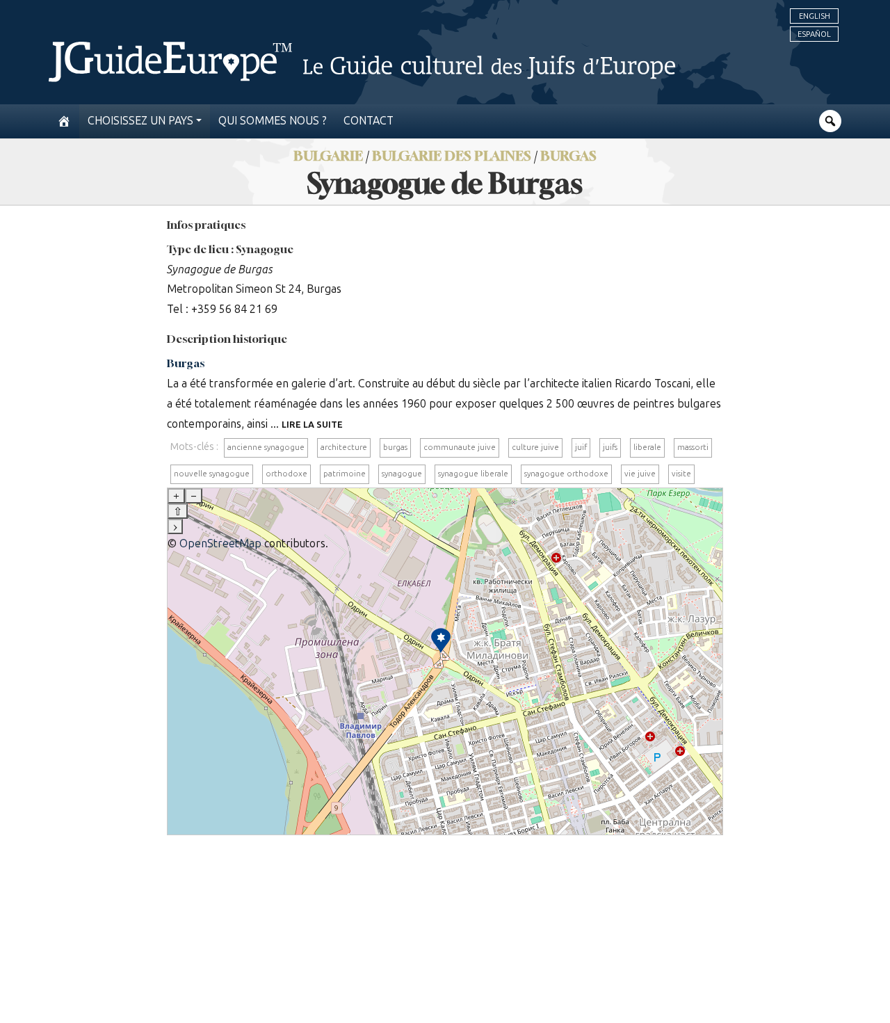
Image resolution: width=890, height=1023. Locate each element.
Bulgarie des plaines (451, 155)
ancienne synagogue (266, 447)
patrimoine (344, 473)
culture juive (535, 447)
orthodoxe (286, 473)
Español (814, 34)
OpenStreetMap (220, 543)
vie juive (640, 473)
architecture (344, 447)
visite (681, 473)
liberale (647, 447)
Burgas (568, 155)
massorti (693, 447)
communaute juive (459, 447)
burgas (395, 447)
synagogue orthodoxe (566, 473)
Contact (368, 120)
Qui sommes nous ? (272, 120)
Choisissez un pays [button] (140, 120)
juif (581, 447)
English (814, 16)
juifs (610, 447)
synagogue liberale (473, 473)
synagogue (402, 473)
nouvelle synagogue (212, 473)
